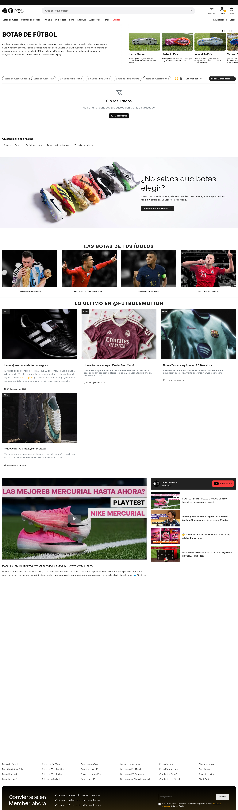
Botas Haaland (9, 774)
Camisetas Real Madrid (132, 769)
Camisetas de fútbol (169, 779)
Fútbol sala (60, 20)
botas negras (26, 377)
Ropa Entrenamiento (169, 769)
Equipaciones (220, 20)
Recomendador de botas (156, 208)
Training (48, 20)
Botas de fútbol (10, 20)
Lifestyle (81, 20)
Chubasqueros (206, 764)
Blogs (232, 20)
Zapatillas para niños (91, 774)
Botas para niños (89, 764)
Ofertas (116, 20)
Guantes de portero (30, 20)
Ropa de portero (207, 774)
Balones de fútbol (12, 145)
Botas (6, 311)
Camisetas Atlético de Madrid (135, 779)
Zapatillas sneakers (84, 145)
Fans (71, 20)
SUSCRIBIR (222, 796)
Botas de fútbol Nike (51, 774)
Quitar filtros (120, 115)
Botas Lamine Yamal (51, 764)
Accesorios (95, 20)
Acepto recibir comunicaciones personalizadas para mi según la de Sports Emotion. (191, 805)
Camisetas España (168, 774)
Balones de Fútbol (50, 779)
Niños (106, 20)
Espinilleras (204, 769)
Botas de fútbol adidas (52, 769)
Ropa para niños (89, 779)
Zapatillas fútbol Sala (12, 769)
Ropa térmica (166, 764)
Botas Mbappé (9, 779)
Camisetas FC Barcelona (132, 774)
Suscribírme (226, 483)
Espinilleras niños (34, 145)
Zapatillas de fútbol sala (58, 145)
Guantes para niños (90, 769)
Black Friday (205, 779)
